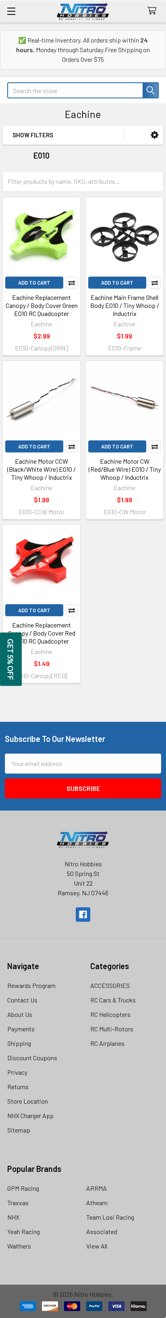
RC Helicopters (110, 1014)
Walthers (19, 1246)
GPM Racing (23, 1188)
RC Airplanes (107, 1043)
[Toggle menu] (11, 11)
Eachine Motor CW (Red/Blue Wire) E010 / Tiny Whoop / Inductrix (125, 469)
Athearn (97, 1202)
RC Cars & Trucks (113, 1000)
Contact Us (22, 1000)
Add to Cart (34, 282)
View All (96, 1246)
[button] (154, 135)
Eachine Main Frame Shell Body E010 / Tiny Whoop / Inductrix (124, 305)
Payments (21, 1029)
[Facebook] (83, 914)
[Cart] (153, 11)
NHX (13, 1217)
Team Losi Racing (110, 1217)
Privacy (17, 1072)
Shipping (19, 1043)
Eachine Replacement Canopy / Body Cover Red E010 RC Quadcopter (41, 633)
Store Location (27, 1101)
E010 (41, 155)
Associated (101, 1231)
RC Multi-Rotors (111, 1029)
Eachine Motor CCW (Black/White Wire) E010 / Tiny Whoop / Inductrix (41, 469)
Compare (72, 283)
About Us (19, 1014)
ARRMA (96, 1188)
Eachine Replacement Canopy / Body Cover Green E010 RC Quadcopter (42, 305)
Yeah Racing (23, 1231)
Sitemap (18, 1130)
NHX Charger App (30, 1115)
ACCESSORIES (110, 985)
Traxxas (18, 1202)
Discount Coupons (32, 1057)
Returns (18, 1086)
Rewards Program (31, 985)
